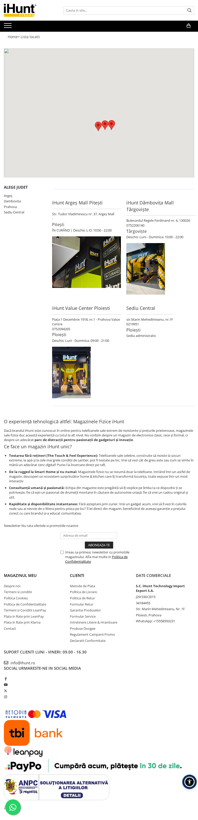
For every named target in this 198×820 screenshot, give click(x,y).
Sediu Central (14, 212)
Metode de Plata (82, 586)
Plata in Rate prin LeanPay (24, 616)
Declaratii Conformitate (87, 640)
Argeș (8, 195)
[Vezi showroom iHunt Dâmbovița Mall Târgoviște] (160, 269)
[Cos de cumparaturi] (188, 26)
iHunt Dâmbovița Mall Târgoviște (150, 206)
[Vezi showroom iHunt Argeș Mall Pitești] (86, 262)
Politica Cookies (16, 598)
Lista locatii (30, 36)
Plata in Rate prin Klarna (22, 622)
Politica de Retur (82, 598)
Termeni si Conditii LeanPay (25, 610)
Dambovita (12, 201)
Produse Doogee (82, 628)
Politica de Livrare (83, 592)
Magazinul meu (20, 575)
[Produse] (8, 27)
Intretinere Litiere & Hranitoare (93, 622)
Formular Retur (81, 604)
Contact (10, 628)
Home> (14, 36)
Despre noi (12, 586)
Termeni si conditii (18, 592)
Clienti (77, 575)
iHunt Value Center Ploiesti (81, 308)
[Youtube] (5, 684)
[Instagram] (5, 696)
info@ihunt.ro (22, 662)
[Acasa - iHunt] (29, 10)
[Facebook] (5, 678)
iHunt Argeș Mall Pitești (77, 203)
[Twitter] (5, 691)
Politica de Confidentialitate (25, 604)
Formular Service (83, 616)
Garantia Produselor (85, 610)
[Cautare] (189, 10)
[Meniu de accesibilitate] (189, 782)
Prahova (10, 206)
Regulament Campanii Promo (92, 634)
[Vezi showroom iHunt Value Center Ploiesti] (86, 372)
